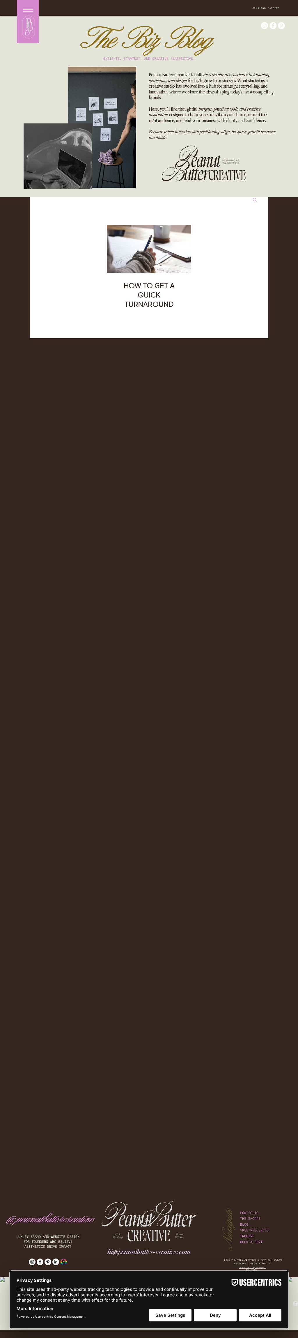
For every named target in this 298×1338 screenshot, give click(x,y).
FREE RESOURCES (254, 1230)
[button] (266, 8)
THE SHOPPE (250, 1218)
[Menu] (28, 10)
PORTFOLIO (249, 1212)
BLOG (244, 1224)
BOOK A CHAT (251, 1242)
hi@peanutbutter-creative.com (148, 1252)
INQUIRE (247, 1236)
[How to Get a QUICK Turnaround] (149, 249)
